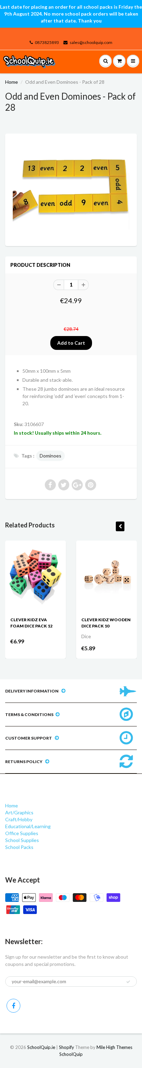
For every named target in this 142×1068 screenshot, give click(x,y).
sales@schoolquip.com (91, 42)
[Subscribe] (128, 981)
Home (11, 82)
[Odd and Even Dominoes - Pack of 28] (71, 189)
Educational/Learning (28, 826)
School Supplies (22, 840)
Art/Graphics (19, 812)
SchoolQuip (71, 1054)
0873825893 (47, 42)
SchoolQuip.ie (41, 1047)
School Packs (19, 847)
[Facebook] (13, 1006)
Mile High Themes (114, 1047)
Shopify (66, 1047)
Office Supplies (21, 833)
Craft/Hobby (18, 819)
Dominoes (50, 456)
